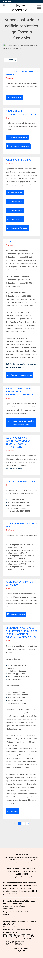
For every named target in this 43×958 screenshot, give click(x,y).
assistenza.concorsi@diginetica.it (14, 906)
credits (20, 877)
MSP (19, 951)
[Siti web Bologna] (18, 938)
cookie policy (28, 877)
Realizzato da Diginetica (21, 948)
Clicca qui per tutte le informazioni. (15, 927)
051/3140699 (8, 909)
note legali (13, 877)
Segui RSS (9, 60)
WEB (23, 951)
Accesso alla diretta (14, 468)
